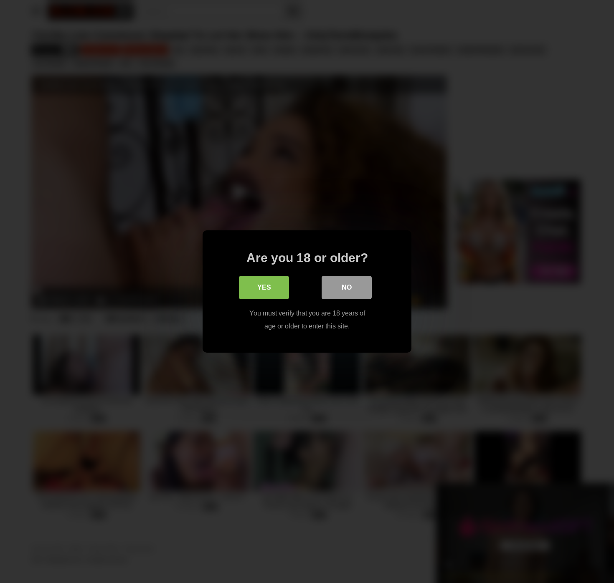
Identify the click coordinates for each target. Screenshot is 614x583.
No (347, 287)
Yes (264, 287)
